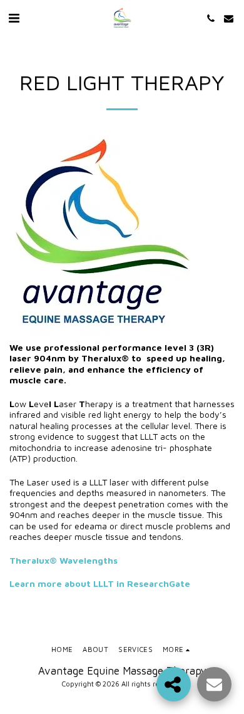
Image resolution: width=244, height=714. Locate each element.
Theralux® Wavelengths (63, 560)
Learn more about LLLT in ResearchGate (99, 583)
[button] (13, 17)
